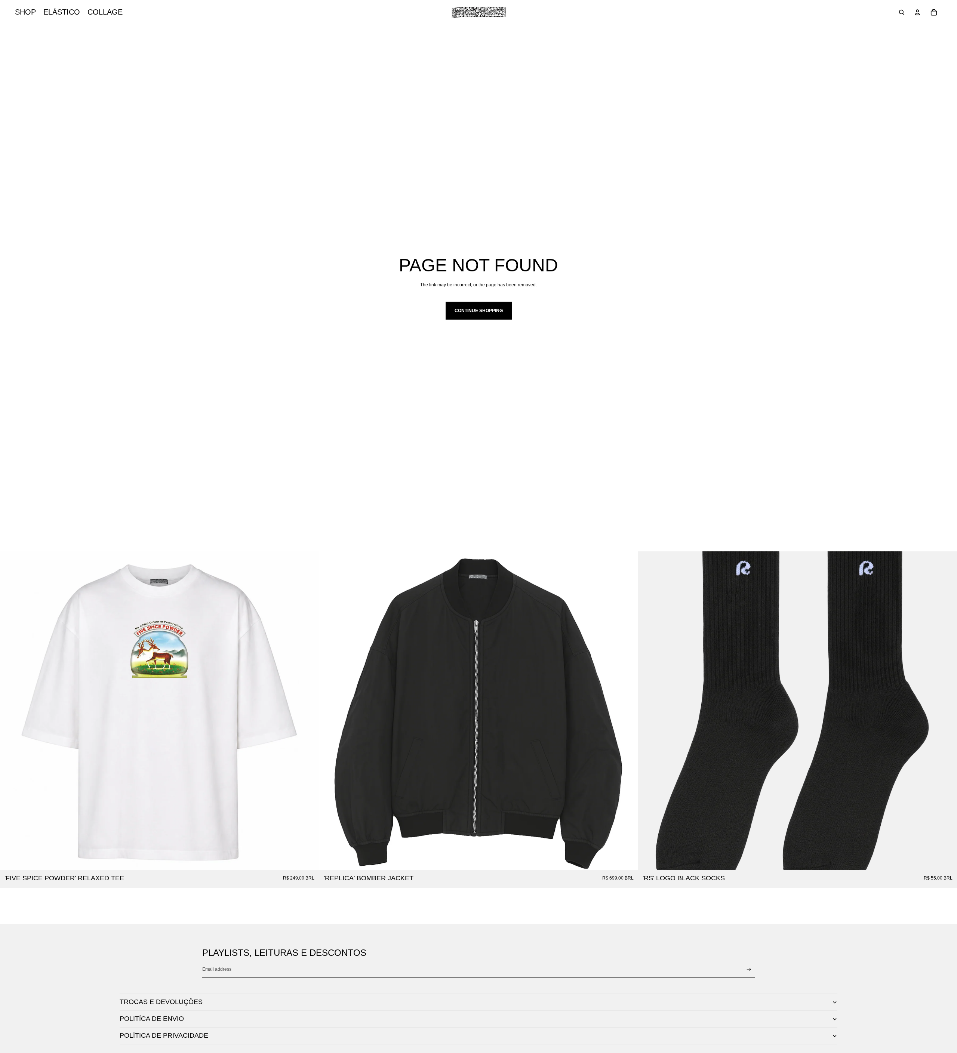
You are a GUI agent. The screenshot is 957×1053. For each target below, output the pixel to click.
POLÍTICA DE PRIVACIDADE (164, 1035)
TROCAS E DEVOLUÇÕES (161, 1002)
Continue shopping (479, 310)
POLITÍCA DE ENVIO (152, 1018)
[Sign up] (749, 969)
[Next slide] (626, 710)
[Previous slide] (330, 710)
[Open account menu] (917, 12)
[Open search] (901, 12)
